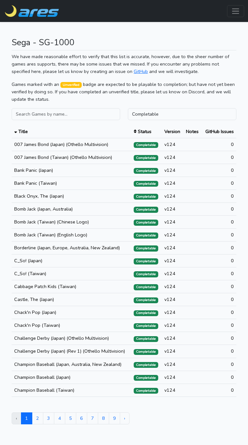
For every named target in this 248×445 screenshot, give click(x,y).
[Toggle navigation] (235, 11)
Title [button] (22, 131)
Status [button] (144, 131)
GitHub (141, 71)
